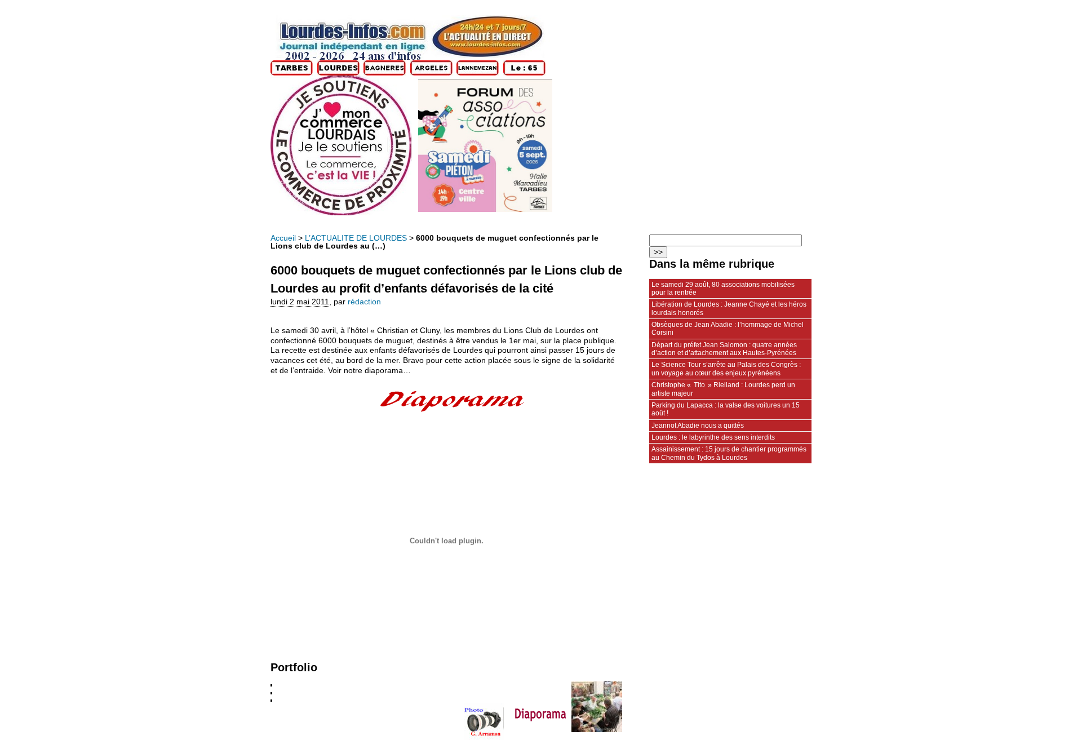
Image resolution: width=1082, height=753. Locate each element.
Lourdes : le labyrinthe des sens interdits (713, 437)
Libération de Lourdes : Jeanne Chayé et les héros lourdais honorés (728, 308)
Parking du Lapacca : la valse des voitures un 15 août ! (725, 409)
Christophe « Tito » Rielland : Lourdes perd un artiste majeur (723, 389)
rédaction (364, 302)
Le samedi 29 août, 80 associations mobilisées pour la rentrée (723, 288)
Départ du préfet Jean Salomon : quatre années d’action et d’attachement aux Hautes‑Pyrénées (724, 349)
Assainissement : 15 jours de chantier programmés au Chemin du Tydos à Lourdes (728, 453)
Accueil (283, 238)
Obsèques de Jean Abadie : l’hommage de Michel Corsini (727, 328)
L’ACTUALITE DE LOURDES (356, 238)
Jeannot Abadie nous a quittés (697, 425)
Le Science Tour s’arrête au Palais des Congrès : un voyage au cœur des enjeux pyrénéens (726, 368)
